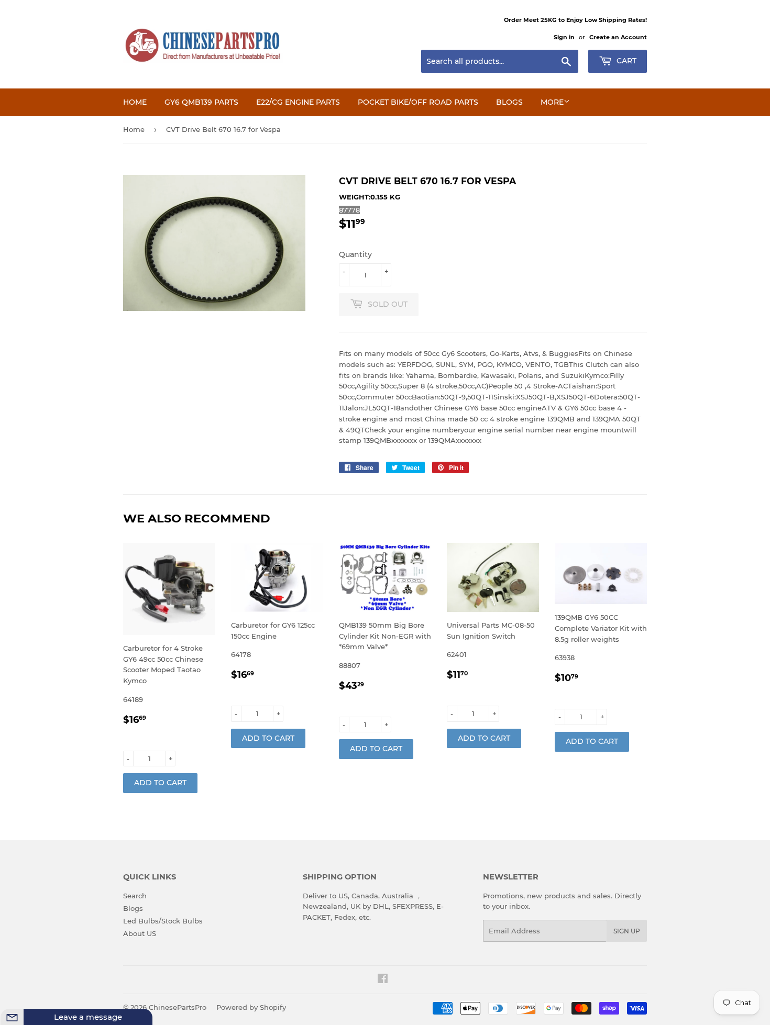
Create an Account (618, 37)
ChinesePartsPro (177, 1007)
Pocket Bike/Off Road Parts (418, 102)
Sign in (564, 37)
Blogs (509, 102)
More (552, 102)
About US (139, 933)
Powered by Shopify (251, 1007)
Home (135, 102)
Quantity (355, 254)
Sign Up (626, 931)
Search (135, 896)
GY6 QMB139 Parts (201, 102)
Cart (625, 60)
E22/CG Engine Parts (298, 102)
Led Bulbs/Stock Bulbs (163, 921)
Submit (126, 1016)
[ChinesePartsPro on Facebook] (382, 980)
